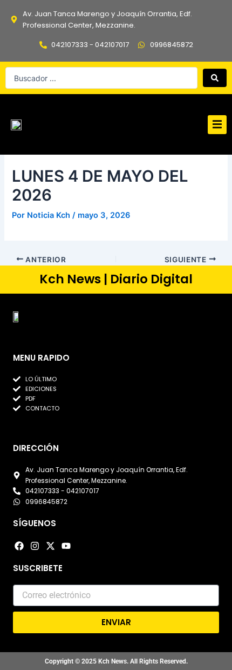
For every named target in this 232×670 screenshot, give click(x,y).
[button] (217, 124)
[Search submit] (215, 78)
